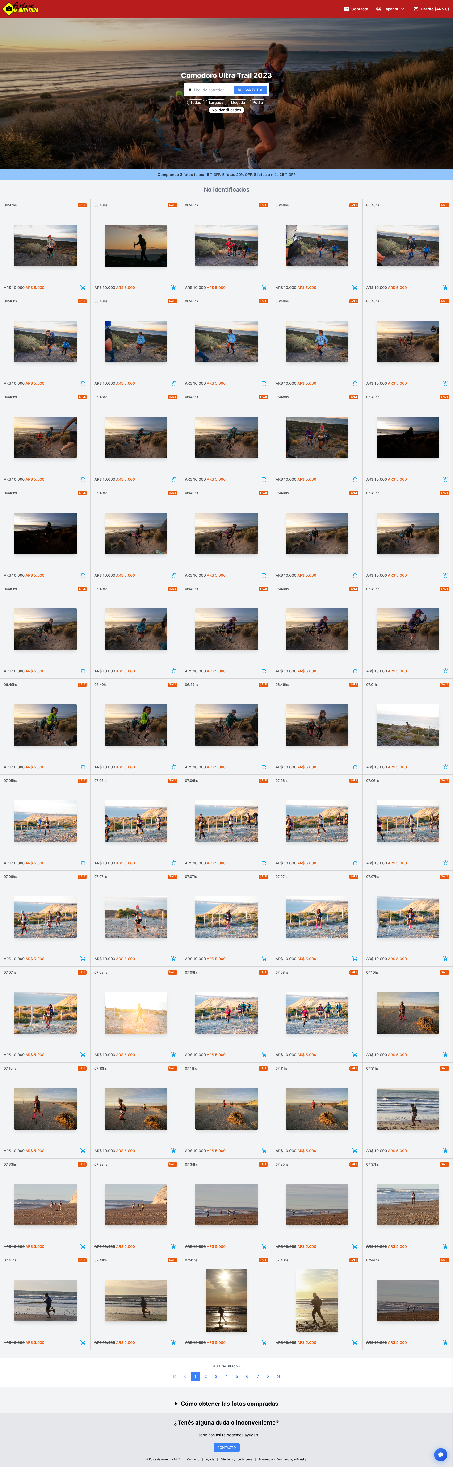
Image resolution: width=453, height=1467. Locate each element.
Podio (258, 102)
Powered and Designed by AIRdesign (283, 1459)
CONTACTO (226, 1448)
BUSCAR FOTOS (250, 90)
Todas (195, 102)
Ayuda (210, 1459)
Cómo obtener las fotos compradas (229, 1403)
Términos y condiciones (236, 1459)
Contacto (193, 1459)
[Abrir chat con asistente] (440, 1454)
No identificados (226, 110)
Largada (216, 102)
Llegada (238, 102)
